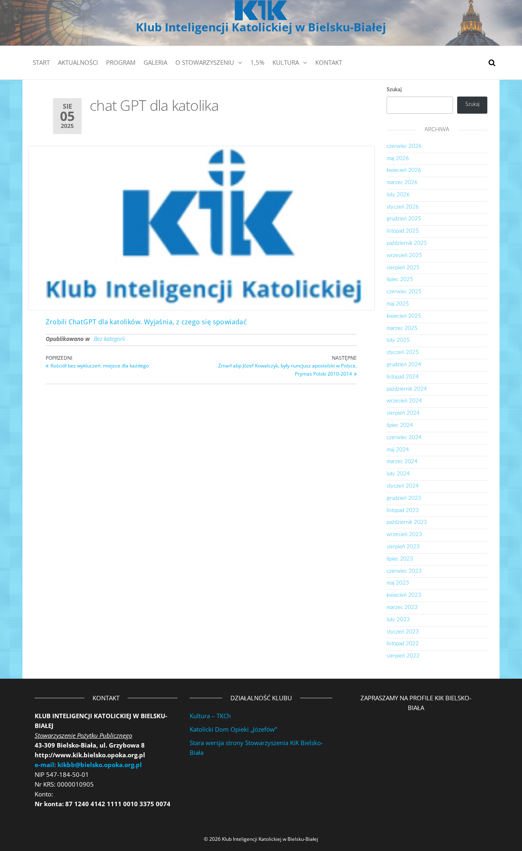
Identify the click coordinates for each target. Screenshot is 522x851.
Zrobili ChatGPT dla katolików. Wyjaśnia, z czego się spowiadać (146, 321)
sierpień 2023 (403, 547)
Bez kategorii (109, 339)
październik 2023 (407, 522)
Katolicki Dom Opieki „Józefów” (233, 729)
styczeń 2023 (403, 632)
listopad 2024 (403, 377)
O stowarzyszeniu (204, 62)
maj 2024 (398, 450)
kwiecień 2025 (404, 316)
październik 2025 (407, 243)
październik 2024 (407, 389)
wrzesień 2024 (404, 401)
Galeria (155, 62)
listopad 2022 (403, 643)
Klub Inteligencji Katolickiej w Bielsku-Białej (261, 27)
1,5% (257, 62)
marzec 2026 (402, 182)
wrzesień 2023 (404, 534)
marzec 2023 (402, 607)
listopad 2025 (403, 231)
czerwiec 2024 (404, 437)
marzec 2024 (402, 461)
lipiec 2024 (400, 425)
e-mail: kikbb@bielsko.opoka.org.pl (88, 765)
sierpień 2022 (403, 656)
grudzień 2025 (404, 219)
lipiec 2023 (400, 559)
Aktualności (78, 62)
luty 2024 (398, 474)
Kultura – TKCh (210, 716)
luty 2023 (398, 619)
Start (41, 62)
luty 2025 (398, 340)
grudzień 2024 (404, 364)
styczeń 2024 (403, 486)
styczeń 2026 (403, 207)
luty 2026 (398, 195)
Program (120, 62)
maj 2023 (398, 583)
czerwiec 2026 (404, 146)
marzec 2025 (402, 328)
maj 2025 (398, 304)
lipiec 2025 (400, 279)
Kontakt (328, 62)
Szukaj (394, 89)
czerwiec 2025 (404, 292)
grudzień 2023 (404, 498)
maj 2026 (398, 158)
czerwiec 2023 (404, 571)
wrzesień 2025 (404, 255)
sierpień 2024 (403, 413)
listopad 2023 (403, 510)
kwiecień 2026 (404, 170)
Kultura (285, 62)
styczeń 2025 (403, 352)
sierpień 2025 (403, 267)
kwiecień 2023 (404, 595)
